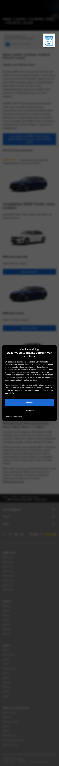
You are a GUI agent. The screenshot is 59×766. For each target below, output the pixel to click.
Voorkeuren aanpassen (13, 417)
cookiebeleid (47, 388)
